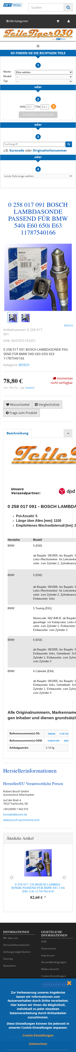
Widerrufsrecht (50, 969)
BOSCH (24, 365)
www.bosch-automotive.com (21, 820)
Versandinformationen (16, 945)
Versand (29, 387)
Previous (12, 878)
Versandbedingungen (53, 962)
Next (64, 878)
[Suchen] (68, 7)
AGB (43, 941)
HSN (23, 106)
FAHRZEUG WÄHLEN (38, 114)
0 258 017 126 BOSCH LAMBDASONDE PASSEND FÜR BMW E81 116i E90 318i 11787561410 (38, 887)
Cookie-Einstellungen (38, 1035)
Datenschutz (38, 1044)
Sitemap (8, 959)
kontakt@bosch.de (15, 814)
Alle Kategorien (18, 21)
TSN (38, 106)
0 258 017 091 (54, 740)
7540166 (51, 733)
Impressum (47, 955)
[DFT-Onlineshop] (12, 5)
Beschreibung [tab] (17, 433)
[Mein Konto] (68, 21)
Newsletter (9, 965)
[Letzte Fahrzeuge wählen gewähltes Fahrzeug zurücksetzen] (38, 176)
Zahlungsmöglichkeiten (16, 952)
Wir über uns (10, 938)
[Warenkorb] (57, 21)
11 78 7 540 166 (66, 733)
